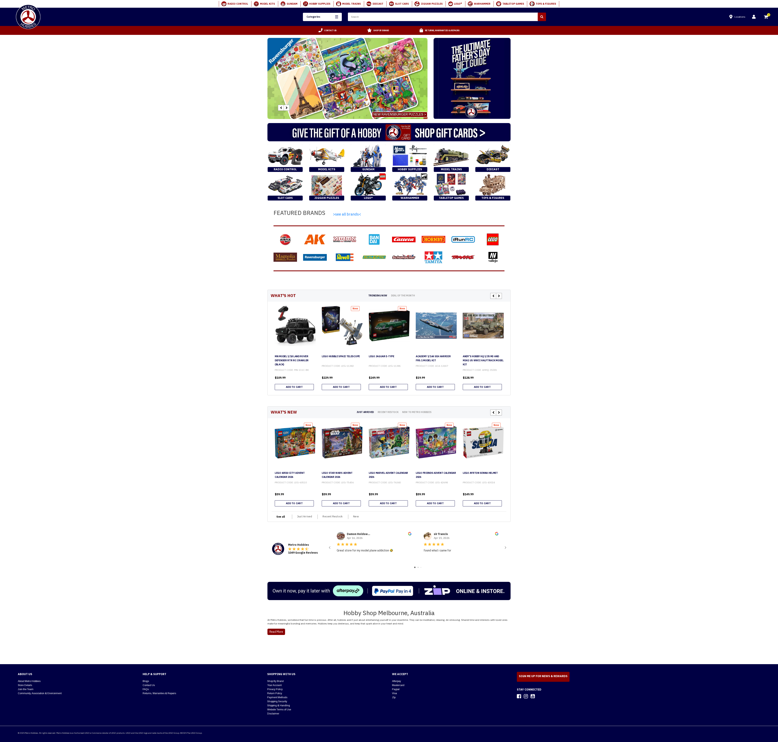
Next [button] (287, 108)
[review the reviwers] (409, 534)
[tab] (377, 295)
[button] (322, 17)
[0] (766, 17)
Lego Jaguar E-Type (381, 356)
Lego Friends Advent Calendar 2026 (436, 474)
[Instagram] (526, 696)
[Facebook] (519, 696)
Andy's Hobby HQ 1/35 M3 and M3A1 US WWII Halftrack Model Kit (483, 360)
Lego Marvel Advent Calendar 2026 (388, 474)
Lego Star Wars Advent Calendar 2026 (337, 474)
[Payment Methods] (389, 591)
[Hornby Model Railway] (433, 239)
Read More (276, 632)
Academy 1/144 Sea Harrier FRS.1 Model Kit (433, 358)
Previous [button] (281, 108)
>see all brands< (347, 214)
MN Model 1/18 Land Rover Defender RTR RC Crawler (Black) (292, 360)
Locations (739, 16)
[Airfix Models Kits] (285, 239)
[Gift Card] (389, 132)
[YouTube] (533, 696)
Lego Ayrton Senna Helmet (480, 472)
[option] (327, 30)
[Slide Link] (347, 78)
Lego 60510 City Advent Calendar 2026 (290, 474)
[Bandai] (374, 239)
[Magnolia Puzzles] (285, 257)
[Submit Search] (542, 17)
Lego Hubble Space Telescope (341, 356)
